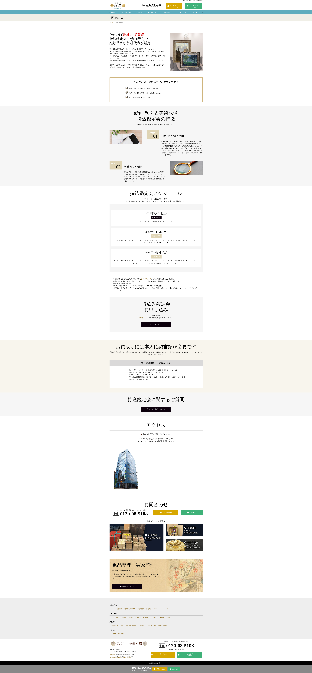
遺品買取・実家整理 (165, 617)
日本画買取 (143, 625)
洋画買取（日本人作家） (117, 625)
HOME (113, 12)
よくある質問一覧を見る (157, 409)
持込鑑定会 (138, 617)
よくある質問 (183, 12)
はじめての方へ (126, 12)
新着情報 (113, 634)
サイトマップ (170, 609)
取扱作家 (139, 12)
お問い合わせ (175, 6)
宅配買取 (131, 617)
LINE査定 (194, 6)
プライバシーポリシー (159, 609)
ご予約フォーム (146, 279)
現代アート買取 (152, 625)
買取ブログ (196, 12)
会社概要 (119, 609)
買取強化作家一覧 (162, 625)
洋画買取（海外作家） (132, 625)
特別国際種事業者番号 (129, 609)
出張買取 (124, 617)
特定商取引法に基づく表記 (144, 609)
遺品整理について (128, 587)
